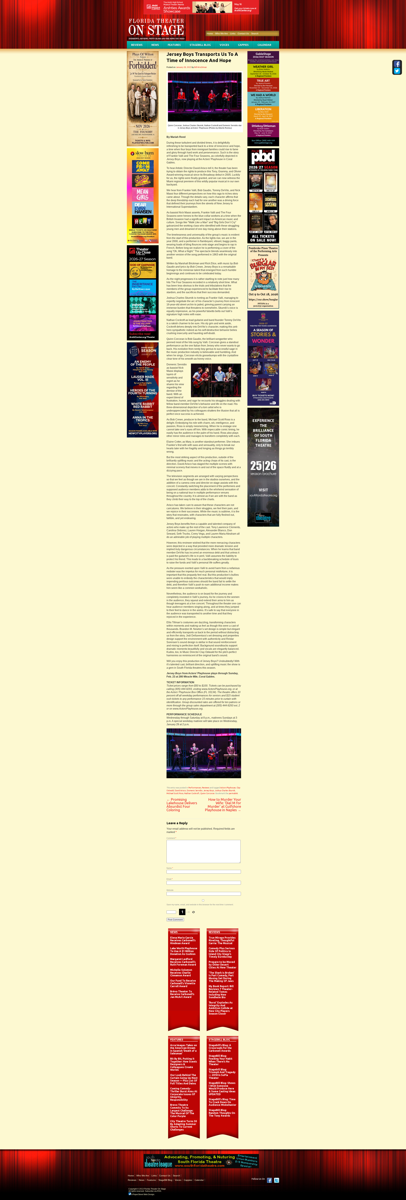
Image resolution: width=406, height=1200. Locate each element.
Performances (194, 788)
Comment (171, 838)
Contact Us (243, 33)
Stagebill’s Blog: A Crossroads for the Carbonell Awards (220, 1048)
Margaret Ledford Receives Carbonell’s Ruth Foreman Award (183, 962)
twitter (276, 1180)
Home (210, 33)
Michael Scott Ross (175, 793)
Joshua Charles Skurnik (225, 790)
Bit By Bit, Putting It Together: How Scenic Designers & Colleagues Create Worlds (183, 1064)
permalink (233, 793)
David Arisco (180, 790)
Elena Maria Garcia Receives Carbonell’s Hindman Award (183, 940)
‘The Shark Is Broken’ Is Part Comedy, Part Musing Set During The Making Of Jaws (221, 977)
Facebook (269, 1180)
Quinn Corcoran (207, 793)
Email (170, 879)
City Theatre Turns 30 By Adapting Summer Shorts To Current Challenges (183, 1125)
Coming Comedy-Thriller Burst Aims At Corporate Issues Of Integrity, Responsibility (183, 1094)
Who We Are (221, 33)
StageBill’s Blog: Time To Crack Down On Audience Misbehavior (222, 1102)
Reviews (137, 44)
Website (170, 890)
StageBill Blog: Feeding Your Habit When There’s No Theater (220, 1060)
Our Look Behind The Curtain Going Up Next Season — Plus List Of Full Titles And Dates (184, 1079)
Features (174, 44)
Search (254, 33)
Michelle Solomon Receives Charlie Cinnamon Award (181, 972)
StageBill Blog (200, 44)
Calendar (264, 44)
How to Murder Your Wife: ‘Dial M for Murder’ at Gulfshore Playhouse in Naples (223, 804)
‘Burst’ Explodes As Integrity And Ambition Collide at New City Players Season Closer (221, 1008)
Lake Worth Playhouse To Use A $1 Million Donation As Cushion (183, 951)
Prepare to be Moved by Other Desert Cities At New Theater (222, 964)
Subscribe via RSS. (153, 1191)
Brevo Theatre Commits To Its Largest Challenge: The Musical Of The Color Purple (182, 1110)
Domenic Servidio (195, 790)
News (155, 44)
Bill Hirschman (200, 67)
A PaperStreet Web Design (142, 1194)
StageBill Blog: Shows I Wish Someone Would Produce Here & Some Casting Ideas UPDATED (222, 1088)
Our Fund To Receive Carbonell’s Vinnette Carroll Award (183, 983)
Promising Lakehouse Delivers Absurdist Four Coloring (182, 804)
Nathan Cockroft (191, 793)
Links (232, 33)
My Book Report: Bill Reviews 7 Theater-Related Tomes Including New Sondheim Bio (221, 992)
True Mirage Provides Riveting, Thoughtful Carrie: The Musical (222, 940)
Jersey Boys (208, 790)
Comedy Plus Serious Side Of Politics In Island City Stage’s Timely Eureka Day (222, 952)
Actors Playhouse (228, 788)
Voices (224, 44)
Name (170, 868)
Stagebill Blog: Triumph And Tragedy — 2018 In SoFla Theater (222, 1073)
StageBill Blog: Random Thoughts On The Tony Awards (222, 1113)
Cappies (243, 44)
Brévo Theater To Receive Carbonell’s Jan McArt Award (182, 994)
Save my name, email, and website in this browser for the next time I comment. (200, 905)
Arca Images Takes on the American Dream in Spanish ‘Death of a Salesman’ (183, 1049)
